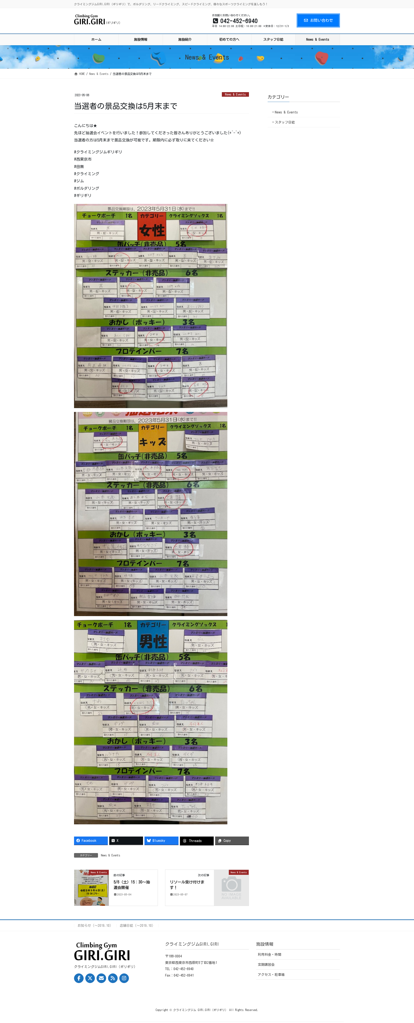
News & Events (235, 94)
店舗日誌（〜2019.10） (137, 925)
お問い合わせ (321, 20)
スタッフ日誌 (285, 122)
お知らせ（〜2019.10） (95, 925)
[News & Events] (91, 887)
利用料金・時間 (269, 954)
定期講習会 (266, 964)
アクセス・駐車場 (271, 974)
